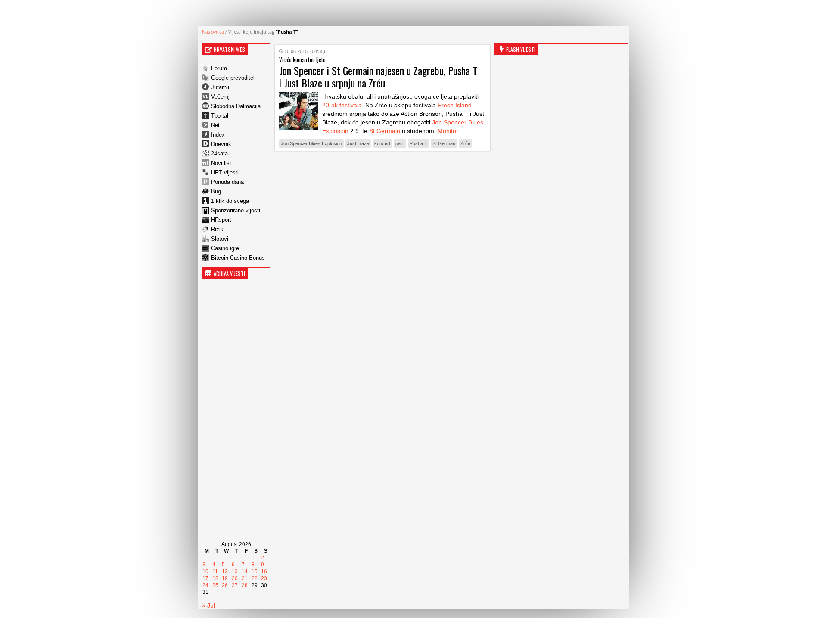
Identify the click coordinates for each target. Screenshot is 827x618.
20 (235, 578)
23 (264, 578)
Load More (382, 170)
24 (205, 585)
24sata (219, 153)
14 (245, 571)
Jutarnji (220, 87)
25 (215, 585)
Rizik (217, 229)
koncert (382, 143)
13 (235, 571)
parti (399, 143)
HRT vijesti (225, 172)
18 (215, 578)
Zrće (465, 143)
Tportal (219, 115)
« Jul (208, 605)
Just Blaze (358, 143)
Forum (219, 68)
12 (225, 571)
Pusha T (418, 143)
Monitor (448, 130)
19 (225, 578)
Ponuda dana (227, 182)
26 (225, 585)
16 (264, 571)
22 (255, 578)
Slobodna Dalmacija (236, 106)
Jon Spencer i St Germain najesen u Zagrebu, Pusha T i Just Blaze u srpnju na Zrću (378, 76)
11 (215, 571)
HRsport (221, 220)
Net (215, 125)
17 (205, 578)
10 (205, 571)
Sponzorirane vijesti (235, 210)
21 (245, 578)
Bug (216, 191)
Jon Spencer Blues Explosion (311, 143)
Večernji (221, 96)
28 (245, 585)
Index (218, 134)
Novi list (221, 163)
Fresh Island (455, 105)
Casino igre (225, 248)
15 (255, 571)
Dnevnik (221, 144)
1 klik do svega (230, 201)
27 (235, 585)
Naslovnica (213, 31)
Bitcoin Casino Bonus (238, 258)
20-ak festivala (342, 105)
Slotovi (219, 239)
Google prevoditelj (233, 78)
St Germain (384, 130)
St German (443, 143)
